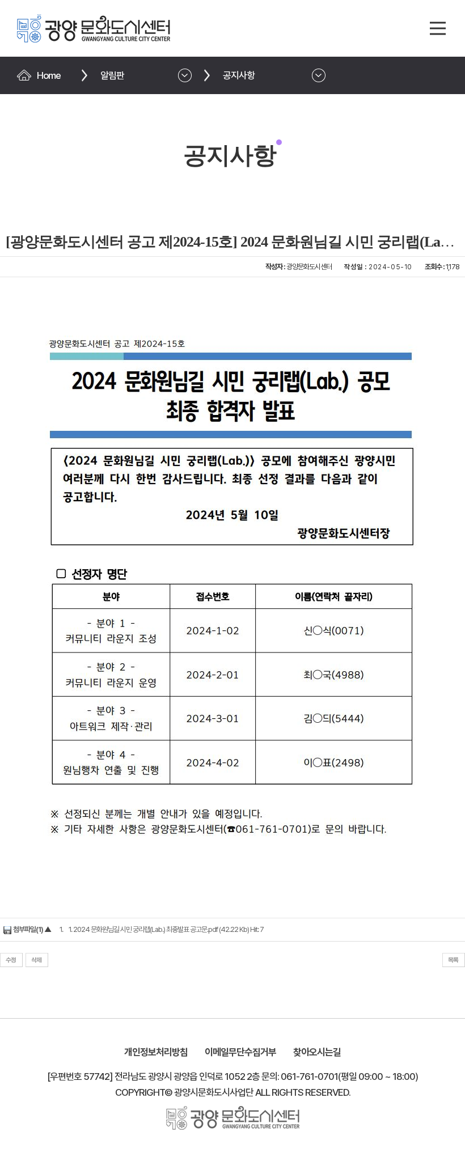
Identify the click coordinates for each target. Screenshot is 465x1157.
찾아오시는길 (317, 1052)
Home (49, 75)
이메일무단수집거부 (240, 1052)
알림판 (112, 75)
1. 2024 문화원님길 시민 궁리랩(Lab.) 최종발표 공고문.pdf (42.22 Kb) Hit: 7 (166, 929)
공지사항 (239, 75)
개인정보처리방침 (156, 1052)
